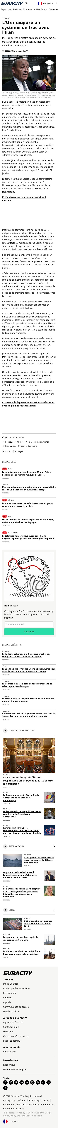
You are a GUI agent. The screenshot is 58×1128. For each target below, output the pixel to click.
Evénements (9, 993)
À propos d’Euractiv (13, 1022)
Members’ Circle (11, 1011)
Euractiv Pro (9, 1051)
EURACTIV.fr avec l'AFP (16, 51)
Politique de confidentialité (16, 1100)
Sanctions (32, 445)
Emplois (7, 997)
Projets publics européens (16, 988)
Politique (17, 9)
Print (7, 451)
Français (47, 3)
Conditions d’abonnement (40, 1104)
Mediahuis (8, 1031)
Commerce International (37, 441)
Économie (27, 9)
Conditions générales (14, 1104)
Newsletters (41, 9)
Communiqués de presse (16, 1006)
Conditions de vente (13, 1108)
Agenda (7, 1002)
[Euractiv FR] (12, 3)
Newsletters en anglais (14, 1069)
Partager (19, 451)
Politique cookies (41, 1100)
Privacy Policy (9, 1115)
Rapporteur (6, 9)
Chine (19, 441)
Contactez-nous (11, 1026)
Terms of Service (28, 1115)
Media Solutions (11, 983)
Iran (22, 445)
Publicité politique (12, 1040)
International (11, 445)
